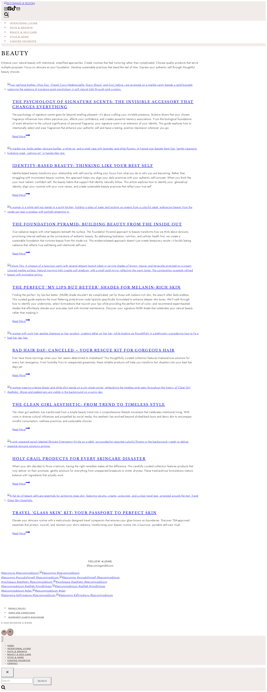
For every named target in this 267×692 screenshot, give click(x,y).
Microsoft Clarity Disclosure (26, 617)
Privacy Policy (17, 608)
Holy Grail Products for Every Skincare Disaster (79, 459)
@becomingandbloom (100, 566)
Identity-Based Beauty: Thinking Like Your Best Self (82, 166)
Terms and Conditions (21, 613)
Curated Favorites (23, 41)
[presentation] (103, 87)
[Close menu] (2, 638)
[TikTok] (13, 10)
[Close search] (7, 672)
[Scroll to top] (4, 632)
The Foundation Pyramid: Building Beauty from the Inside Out (97, 224)
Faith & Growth (21, 27)
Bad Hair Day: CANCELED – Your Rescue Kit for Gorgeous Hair (93, 350)
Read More (21, 136)
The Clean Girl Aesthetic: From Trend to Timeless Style (88, 405)
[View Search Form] (6, 14)
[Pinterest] (9, 10)
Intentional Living (24, 23)
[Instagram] (6, 10)
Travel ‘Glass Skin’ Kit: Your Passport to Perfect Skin (84, 513)
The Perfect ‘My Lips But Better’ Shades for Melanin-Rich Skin (96, 287)
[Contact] (18, 10)
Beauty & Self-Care (23, 32)
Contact (12, 663)
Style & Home (19, 36)
